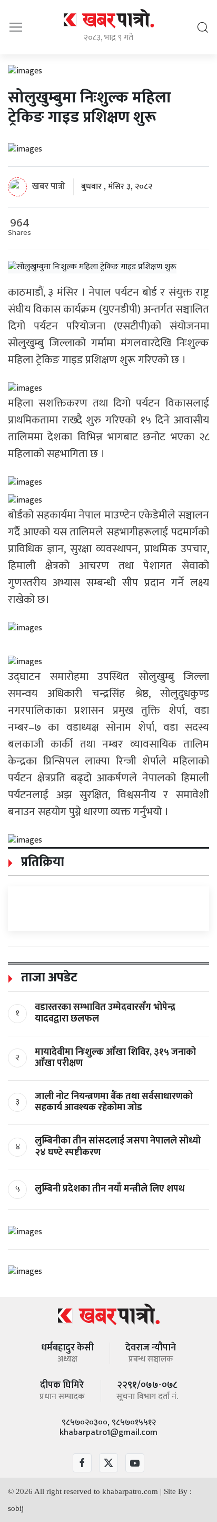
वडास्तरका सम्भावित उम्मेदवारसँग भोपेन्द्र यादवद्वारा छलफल (105, 1013)
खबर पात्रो (48, 186)
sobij (16, 1508)
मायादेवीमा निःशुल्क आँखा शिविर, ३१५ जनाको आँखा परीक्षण (115, 1058)
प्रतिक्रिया (41, 862)
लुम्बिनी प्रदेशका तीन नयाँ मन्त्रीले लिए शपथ (109, 1189)
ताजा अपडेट (47, 977)
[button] (16, 27)
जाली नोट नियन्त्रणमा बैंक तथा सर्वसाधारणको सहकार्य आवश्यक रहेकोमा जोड (114, 1102)
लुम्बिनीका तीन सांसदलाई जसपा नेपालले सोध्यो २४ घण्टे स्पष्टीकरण (118, 1146)
